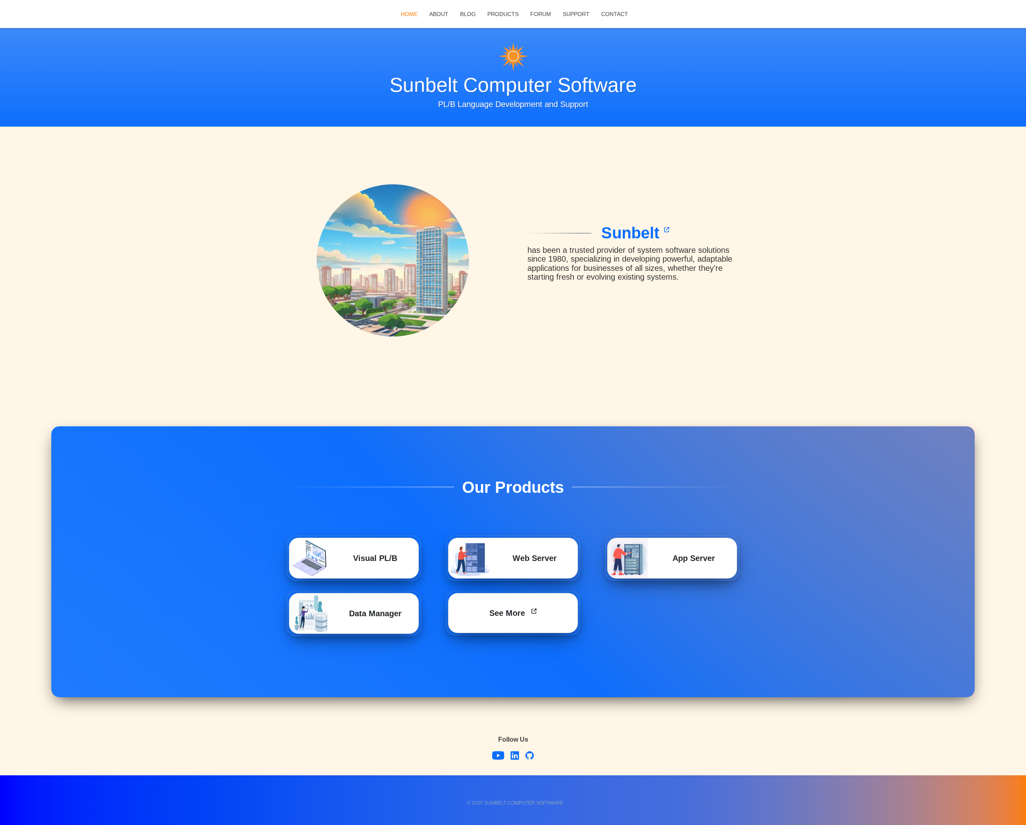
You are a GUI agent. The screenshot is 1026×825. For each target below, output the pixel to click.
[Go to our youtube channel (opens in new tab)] (498, 756)
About (438, 14)
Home (409, 14)
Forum (540, 14)
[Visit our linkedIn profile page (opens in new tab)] (515, 756)
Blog (468, 14)
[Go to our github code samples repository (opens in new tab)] (529, 756)
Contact (614, 14)
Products (503, 14)
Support (576, 14)
